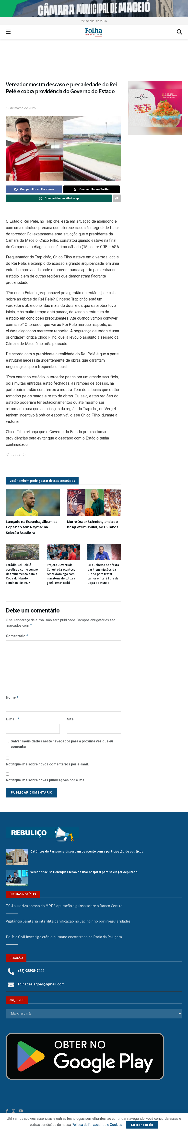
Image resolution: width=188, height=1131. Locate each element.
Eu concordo (142, 1125)
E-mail (13, 719)
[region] (94, 8)
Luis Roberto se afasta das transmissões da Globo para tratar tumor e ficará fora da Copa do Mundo (103, 574)
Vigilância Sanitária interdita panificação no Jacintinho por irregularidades (68, 921)
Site (70, 719)
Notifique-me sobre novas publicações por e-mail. (46, 780)
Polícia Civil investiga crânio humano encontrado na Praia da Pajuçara (64, 936)
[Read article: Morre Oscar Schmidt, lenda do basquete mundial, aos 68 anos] (94, 502)
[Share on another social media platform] (117, 198)
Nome (12, 697)
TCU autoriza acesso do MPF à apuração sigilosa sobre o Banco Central (65, 905)
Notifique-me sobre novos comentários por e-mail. (47, 764)
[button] (94, 62)
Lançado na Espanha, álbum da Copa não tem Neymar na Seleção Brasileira (32, 527)
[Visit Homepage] (94, 32)
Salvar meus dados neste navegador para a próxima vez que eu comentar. (62, 744)
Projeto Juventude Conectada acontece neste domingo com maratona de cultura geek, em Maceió (61, 574)
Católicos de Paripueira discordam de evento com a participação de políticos (86, 851)
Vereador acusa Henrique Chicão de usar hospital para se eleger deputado (84, 872)
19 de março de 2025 (20, 108)
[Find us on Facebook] (7, 1111)
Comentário (17, 636)
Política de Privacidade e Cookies (97, 1125)
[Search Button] (179, 32)
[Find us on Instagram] (13, 1111)
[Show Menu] (8, 32)
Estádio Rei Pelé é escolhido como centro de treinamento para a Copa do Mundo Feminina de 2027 (22, 574)
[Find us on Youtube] (21, 1111)
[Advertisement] (155, 169)
